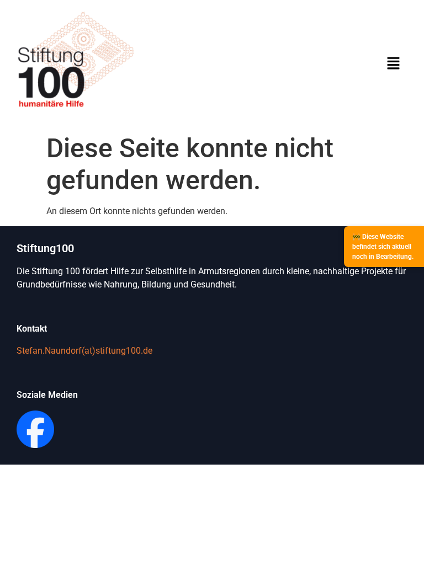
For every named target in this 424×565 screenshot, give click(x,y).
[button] (393, 64)
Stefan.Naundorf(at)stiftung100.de (84, 350)
